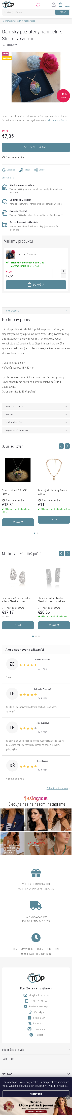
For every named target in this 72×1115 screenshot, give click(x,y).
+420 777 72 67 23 (38, 1001)
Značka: (8, 177)
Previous (61, 446)
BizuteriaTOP (39, 1018)
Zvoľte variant (39, 147)
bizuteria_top (39, 1029)
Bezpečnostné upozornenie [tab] (17, 430)
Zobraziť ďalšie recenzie (57, 788)
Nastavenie (36, 1093)
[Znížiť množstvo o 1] (63, 275)
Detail (54, 519)
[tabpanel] (18, 491)
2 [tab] (37, 533)
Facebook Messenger (39, 1006)
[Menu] (67, 4)
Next (67, 446)
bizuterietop (38, 1023)
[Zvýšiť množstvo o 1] (63, 271)
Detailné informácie (56, 120)
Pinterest (39, 1035)
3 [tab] (39, 636)
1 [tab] (34, 533)
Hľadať (62, 12)
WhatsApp (39, 1012)
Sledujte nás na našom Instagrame (37, 804)
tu (66, 1085)
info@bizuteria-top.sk (39, 995)
